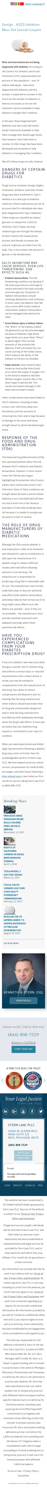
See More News (11, 943)
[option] (14, 1081)
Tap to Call (23, 1153)
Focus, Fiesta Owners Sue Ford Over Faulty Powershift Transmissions (14, 891)
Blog (40, 1185)
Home (7, 1185)
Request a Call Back (23, 1042)
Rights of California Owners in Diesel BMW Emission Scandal (14, 854)
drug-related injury (12, 776)
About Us (17, 1185)
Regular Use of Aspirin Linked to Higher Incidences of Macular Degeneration (15, 923)
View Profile (23, 1000)
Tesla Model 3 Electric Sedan (13, 873)
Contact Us (30, 1185)
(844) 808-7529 (23, 1034)
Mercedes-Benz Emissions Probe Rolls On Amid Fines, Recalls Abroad (14, 822)
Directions (23, 1158)
